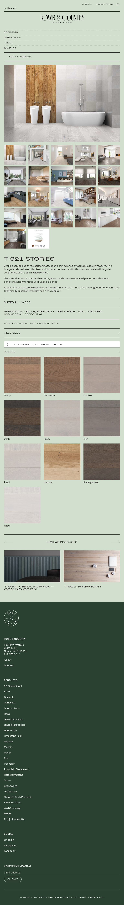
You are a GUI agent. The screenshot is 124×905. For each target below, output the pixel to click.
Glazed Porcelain (14, 719)
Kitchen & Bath (63, 312)
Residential (34, 314)
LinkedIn (9, 840)
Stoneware (10, 786)
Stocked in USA (105, 4)
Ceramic (9, 697)
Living (81, 312)
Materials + (12, 38)
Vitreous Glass (12, 803)
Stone (7, 780)
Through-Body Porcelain (18, 797)
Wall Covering (12, 808)
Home (12, 57)
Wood (26, 302)
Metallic (8, 742)
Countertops (12, 708)
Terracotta (10, 791)
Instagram (10, 846)
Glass (7, 714)
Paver (7, 753)
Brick (7, 692)
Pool (6, 758)
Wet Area (95, 312)
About (8, 43)
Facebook (10, 851)
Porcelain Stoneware (16, 769)
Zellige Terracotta (14, 819)
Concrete (9, 703)
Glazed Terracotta (14, 725)
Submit (12, 879)
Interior (43, 312)
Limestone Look (13, 736)
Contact (87, 4)
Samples (10, 48)
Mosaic (8, 747)
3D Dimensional (13, 686)
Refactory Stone (13, 775)
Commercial (13, 314)
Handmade (10, 731)
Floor (30, 312)
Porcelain (9, 764)
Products (11, 32)
